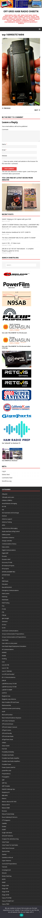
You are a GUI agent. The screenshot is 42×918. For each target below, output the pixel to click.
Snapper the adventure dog (10, 839)
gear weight (5, 618)
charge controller (7, 541)
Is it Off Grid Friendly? (8, 674)
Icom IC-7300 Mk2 (7, 671)
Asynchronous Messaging (9, 528)
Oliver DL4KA (5, 746)
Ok (21, 915)
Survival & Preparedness (9, 864)
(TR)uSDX (4, 494)
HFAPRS (4, 652)
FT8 (3, 612)
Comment (5, 129)
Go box (4, 624)
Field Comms (5, 593)
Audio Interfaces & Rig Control (11, 531)
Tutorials (4, 867)
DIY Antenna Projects (8, 565)
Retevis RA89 (6, 808)
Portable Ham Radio (8, 755)
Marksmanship (6, 705)
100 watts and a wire (8, 497)
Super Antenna (6, 860)
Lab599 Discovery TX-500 (9, 683)
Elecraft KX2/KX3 (7, 587)
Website (4, 156)
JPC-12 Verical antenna (8, 677)
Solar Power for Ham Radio (10, 845)
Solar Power (5, 842)
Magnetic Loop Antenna (9, 699)
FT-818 (4, 609)
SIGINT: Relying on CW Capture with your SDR (16, 219)
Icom (3, 662)
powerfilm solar (6, 770)
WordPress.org (6, 481)
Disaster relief (6, 559)
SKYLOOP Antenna (7, 836)
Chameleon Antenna (8, 537)
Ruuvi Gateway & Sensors (9, 817)
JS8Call (4, 680)
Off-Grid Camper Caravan (9, 727)
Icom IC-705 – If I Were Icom (11, 243)
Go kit (3, 628)
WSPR (3, 879)
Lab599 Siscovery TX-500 (9, 687)
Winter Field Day (7, 876)
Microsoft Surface (7, 715)
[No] (40, 912)
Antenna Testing (7, 522)
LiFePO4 (4, 693)
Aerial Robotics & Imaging (9, 503)
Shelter (4, 826)
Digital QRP (5, 553)
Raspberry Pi (6, 792)
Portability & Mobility (8, 752)
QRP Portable (6, 786)
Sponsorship (6, 851)
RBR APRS (5, 795)
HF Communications (8, 649)
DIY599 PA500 (6, 575)
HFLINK (4, 656)
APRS (3, 525)
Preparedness (6, 774)
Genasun (5, 621)
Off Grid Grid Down (7, 724)
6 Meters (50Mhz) (7, 500)
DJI (2, 578)
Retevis (4, 798)
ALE (3, 509)
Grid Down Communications (10, 631)
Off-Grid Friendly (7, 733)
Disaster (4, 556)
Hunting (4, 659)
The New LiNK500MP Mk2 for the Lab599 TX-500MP (19, 238)
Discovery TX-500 (7, 562)
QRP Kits (4, 783)
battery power (6, 534)
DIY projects (5, 568)
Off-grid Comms (6, 730)
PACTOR (4, 749)
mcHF (3, 711)
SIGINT (4, 829)
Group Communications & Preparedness (14, 637)
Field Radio (5, 600)
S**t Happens (6, 820)
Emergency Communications (10, 590)
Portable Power (6, 764)
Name (4, 144)
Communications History (9, 544)
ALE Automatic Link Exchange (10, 513)
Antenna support (7, 519)
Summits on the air (7, 857)
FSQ (3, 606)
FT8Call (4, 615)
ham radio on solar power (9, 643)
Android (4, 516)
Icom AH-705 (5, 665)
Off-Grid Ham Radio (7, 736)
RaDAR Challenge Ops (8, 789)
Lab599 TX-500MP (7, 690)
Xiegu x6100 (5, 895)
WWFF (3, 882)
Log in (4, 471)
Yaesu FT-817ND (6, 898)
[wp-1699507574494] (21, 104)
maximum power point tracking (11, 708)
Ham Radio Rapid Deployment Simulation (14, 646)
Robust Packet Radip (8, 814)
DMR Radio (5, 581)
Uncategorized (6, 870)
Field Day (4, 597)
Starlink (4, 854)
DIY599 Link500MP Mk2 (8, 572)
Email (4, 150)
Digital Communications (9, 550)
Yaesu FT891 (5, 904)
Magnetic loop (6, 696)
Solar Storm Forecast (8, 848)
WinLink (4, 873)
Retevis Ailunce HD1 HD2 (9, 801)
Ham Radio (5, 640)
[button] (39, 29)
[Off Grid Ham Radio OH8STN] (21, 7)
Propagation (5, 777)
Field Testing (5, 603)
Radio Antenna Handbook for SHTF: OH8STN (16, 232)
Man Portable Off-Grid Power (10, 702)
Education (5, 584)
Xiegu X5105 (5, 892)
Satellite (4, 823)
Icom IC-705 (5, 668)
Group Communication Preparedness (13, 634)
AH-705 (4, 506)
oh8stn (4, 742)
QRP (3, 780)
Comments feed (7, 478)
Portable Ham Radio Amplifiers (11, 761)
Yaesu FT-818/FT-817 (8, 901)
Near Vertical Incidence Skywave (11, 718)
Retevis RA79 (6, 805)
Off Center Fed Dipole (8, 721)
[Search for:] (21, 265)
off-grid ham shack (7, 739)
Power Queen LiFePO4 (8, 767)
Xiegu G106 (5, 885)
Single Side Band (7, 833)
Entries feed (5, 474)
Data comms (5, 547)
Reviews (4, 811)
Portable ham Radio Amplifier (10, 758)
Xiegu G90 (5, 888)
